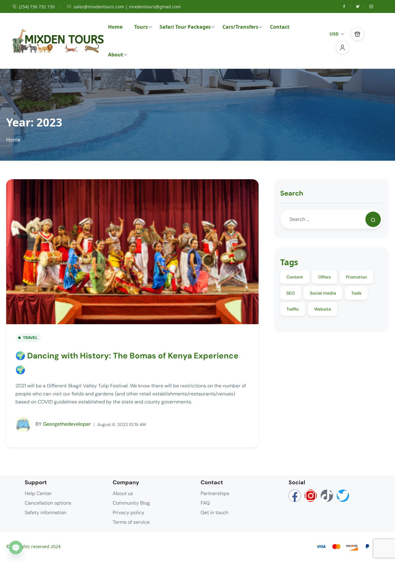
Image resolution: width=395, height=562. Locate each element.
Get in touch (214, 512)
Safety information (45, 512)
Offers (324, 277)
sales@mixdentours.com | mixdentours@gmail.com (127, 7)
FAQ (205, 503)
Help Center (38, 493)
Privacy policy (128, 512)
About (115, 54)
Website (322, 309)
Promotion (356, 277)
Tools (356, 293)
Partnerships (215, 493)
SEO (290, 293)
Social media (323, 293)
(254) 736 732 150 (37, 7)
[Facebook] (295, 496)
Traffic (292, 309)
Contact (279, 26)
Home (115, 26)
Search (291, 193)
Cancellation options (48, 503)
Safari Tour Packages (185, 26)
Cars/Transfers (240, 26)
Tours (141, 26)
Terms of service (131, 522)
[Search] (373, 219)
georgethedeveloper (63, 424)
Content (294, 277)
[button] (357, 34)
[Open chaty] (16, 547)
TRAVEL (30, 337)
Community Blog (131, 503)
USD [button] (334, 34)
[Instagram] (311, 496)
